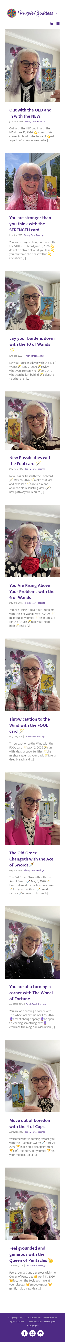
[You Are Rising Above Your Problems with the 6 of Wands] (32, 541)
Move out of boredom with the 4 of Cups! (30, 1123)
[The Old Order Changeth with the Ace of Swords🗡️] (32, 808)
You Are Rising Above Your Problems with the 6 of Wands (31, 591)
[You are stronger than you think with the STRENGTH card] (32, 181)
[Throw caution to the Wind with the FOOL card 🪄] (32, 675)
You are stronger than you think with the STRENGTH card (30, 223)
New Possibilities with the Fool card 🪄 (30, 460)
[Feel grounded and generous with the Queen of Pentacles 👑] (32, 1204)
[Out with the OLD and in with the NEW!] (32, 65)
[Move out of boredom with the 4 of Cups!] (32, 1076)
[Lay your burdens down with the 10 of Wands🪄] (32, 300)
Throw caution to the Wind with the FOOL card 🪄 (29, 725)
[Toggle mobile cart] (51, 23)
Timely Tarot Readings (35, 121)
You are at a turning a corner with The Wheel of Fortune (31, 992)
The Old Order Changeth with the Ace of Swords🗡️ (31, 859)
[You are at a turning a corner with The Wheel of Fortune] (32, 942)
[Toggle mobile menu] (58, 23)
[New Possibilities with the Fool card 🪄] (32, 420)
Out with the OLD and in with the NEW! (30, 113)
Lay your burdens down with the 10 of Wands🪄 (32, 344)
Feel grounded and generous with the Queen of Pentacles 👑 (31, 1254)
